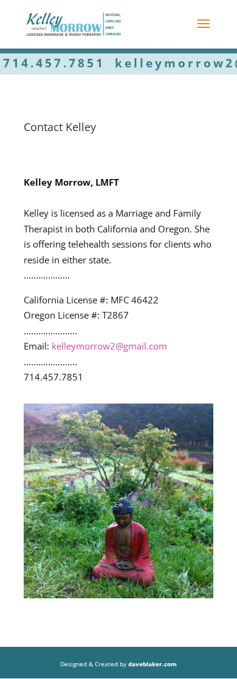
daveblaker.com (152, 664)
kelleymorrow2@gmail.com (109, 346)
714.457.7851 (54, 63)
